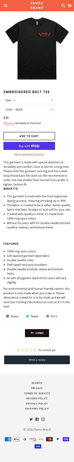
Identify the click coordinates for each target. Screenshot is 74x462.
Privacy (37, 388)
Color (9, 109)
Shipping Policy (37, 408)
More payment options (29, 154)
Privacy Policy (37, 403)
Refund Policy (37, 398)
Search (37, 383)
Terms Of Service (37, 393)
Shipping (8, 123)
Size (8, 100)
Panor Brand (36, 5)
